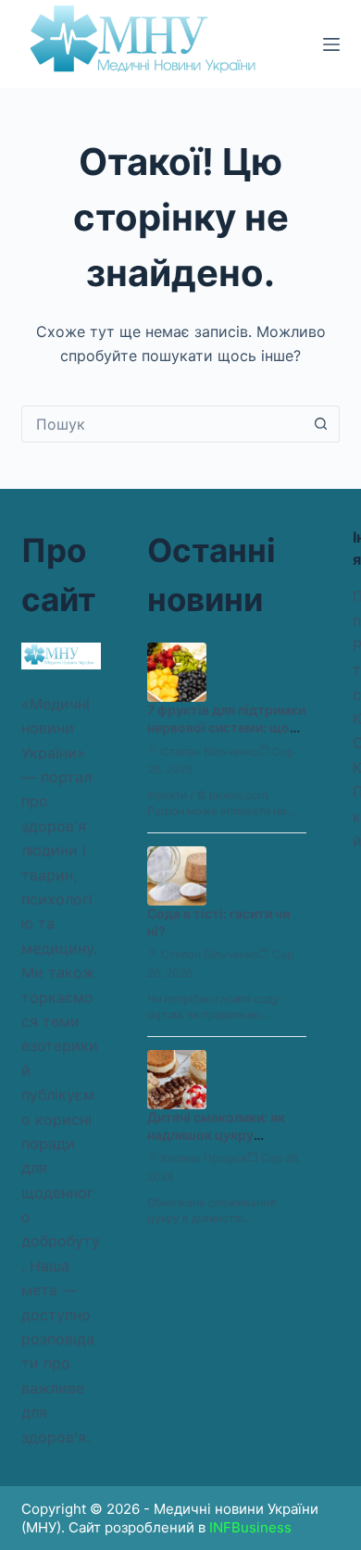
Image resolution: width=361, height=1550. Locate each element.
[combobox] (162, 424)
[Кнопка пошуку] (321, 424)
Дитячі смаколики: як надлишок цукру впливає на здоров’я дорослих (216, 1143)
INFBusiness (250, 1527)
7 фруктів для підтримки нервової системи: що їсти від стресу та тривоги (226, 736)
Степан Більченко (209, 751)
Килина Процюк (204, 1158)
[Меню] (331, 44)
